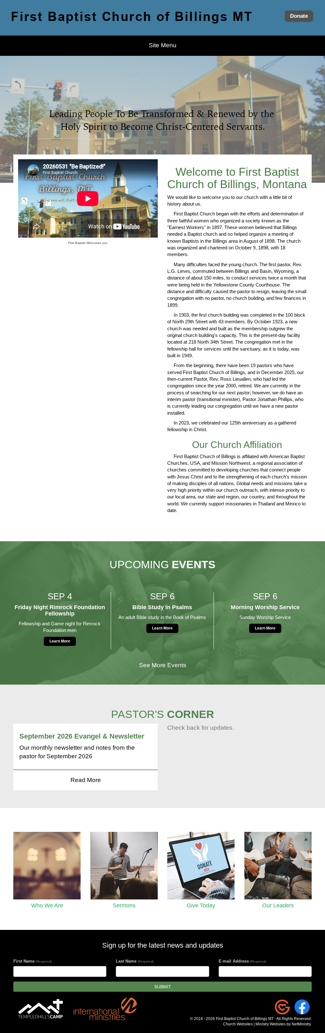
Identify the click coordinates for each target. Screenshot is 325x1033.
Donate (299, 16)
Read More (85, 780)
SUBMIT (162, 986)
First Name (32, 961)
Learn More (60, 641)
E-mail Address (242, 961)
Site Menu (162, 45)
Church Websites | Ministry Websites (255, 1024)
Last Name (135, 961)
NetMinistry (301, 1024)
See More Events (162, 665)
